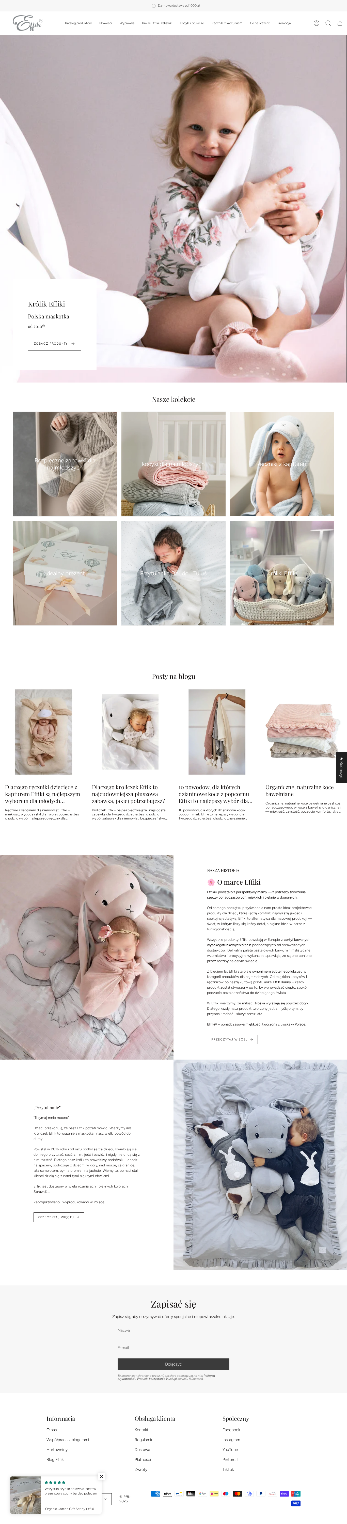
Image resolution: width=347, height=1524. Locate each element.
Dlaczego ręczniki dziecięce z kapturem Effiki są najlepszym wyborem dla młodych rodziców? (42, 793)
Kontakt (141, 1429)
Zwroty (141, 1469)
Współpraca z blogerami (67, 1439)
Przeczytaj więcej (229, 1039)
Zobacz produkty (51, 343)
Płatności (143, 1459)
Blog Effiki (55, 1459)
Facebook (231, 1429)
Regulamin (144, 1439)
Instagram (231, 1439)
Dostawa (142, 1449)
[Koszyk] (340, 23)
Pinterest (231, 1459)
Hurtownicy (57, 1449)
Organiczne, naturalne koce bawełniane (299, 790)
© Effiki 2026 (125, 1499)
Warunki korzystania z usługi (157, 1379)
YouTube (230, 1449)
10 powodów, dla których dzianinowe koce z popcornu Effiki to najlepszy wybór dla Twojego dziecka (214, 793)
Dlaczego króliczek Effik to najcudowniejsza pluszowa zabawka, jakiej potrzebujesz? (128, 793)
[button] (78, 23)
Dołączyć (173, 1364)
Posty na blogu (173, 676)
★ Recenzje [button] (341, 768)
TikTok (228, 1469)
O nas (51, 1429)
